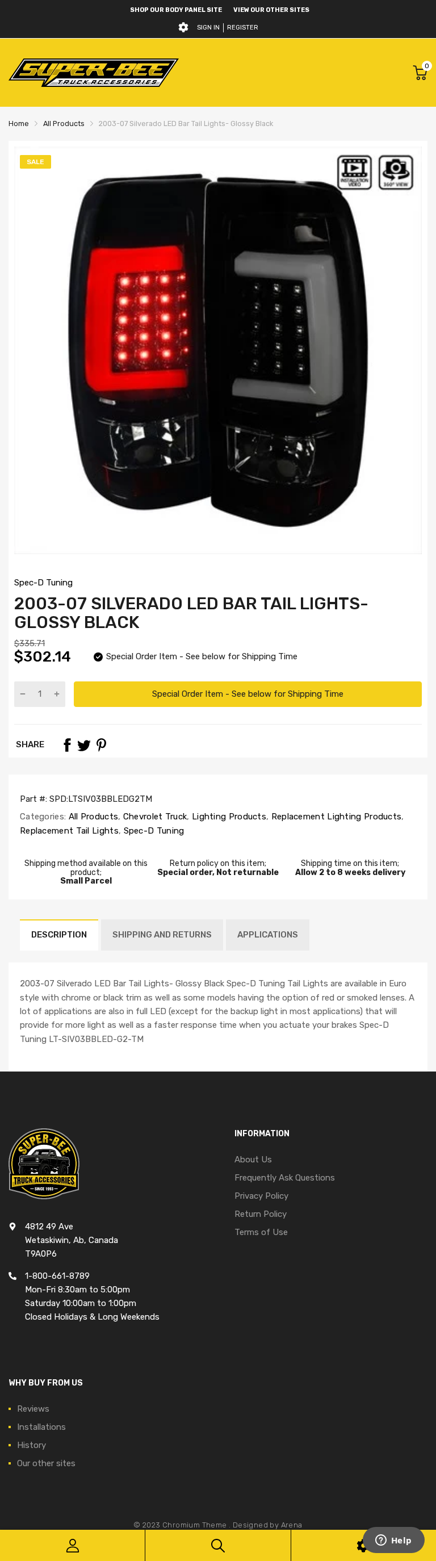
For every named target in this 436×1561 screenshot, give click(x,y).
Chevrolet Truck (154, 816)
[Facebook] (67, 745)
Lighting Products (228, 816)
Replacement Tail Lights (69, 831)
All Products (92, 816)
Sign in (208, 27)
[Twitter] (84, 745)
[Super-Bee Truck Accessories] (94, 72)
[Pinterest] (101, 745)
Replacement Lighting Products (335, 816)
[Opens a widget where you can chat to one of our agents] (393, 1541)
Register (242, 27)
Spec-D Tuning (43, 582)
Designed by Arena (268, 1525)
